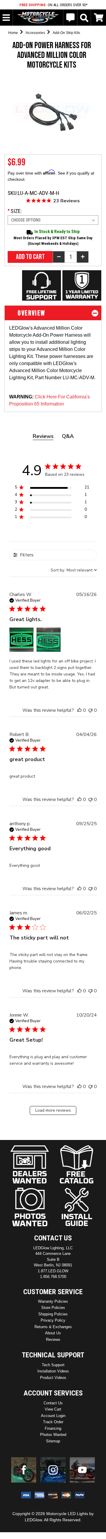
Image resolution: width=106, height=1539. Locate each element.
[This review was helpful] (79, 710)
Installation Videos (53, 1371)
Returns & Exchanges (53, 1327)
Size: (20, 210)
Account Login (53, 1415)
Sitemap (53, 1441)
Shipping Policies (53, 1314)
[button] (21, 640)
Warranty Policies (53, 1301)
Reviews (53, 1339)
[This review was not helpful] (90, 710)
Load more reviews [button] (53, 1110)
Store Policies (53, 1307)
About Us (53, 1333)
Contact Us (53, 1403)
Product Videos (53, 1377)
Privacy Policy (53, 1320)
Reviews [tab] (43, 436)
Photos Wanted (53, 1434)
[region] (52, 488)
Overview (30, 313)
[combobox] (74, 570)
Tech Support (53, 1365)
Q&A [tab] (68, 436)
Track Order (53, 1422)
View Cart (53, 1409)
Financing (53, 1428)
